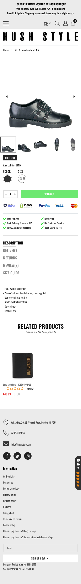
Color (7, 171)
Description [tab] (13, 243)
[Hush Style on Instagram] (28, 456)
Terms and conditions (12, 519)
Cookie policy (9, 525)
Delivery (7, 507)
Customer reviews (11, 488)
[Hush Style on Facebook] (7, 456)
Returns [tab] (10, 257)
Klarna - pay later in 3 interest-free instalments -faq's (28, 537)
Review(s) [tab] (11, 265)
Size (20, 171)
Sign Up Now (38, 558)
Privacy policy (9, 495)
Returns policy (9, 501)
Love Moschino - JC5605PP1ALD (17, 384)
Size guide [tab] (11, 272)
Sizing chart (8, 513)
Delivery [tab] (10, 250)
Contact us (8, 482)
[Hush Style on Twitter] (17, 456)
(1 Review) (29, 389)
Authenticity (9, 476)
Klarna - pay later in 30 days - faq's (19, 531)
